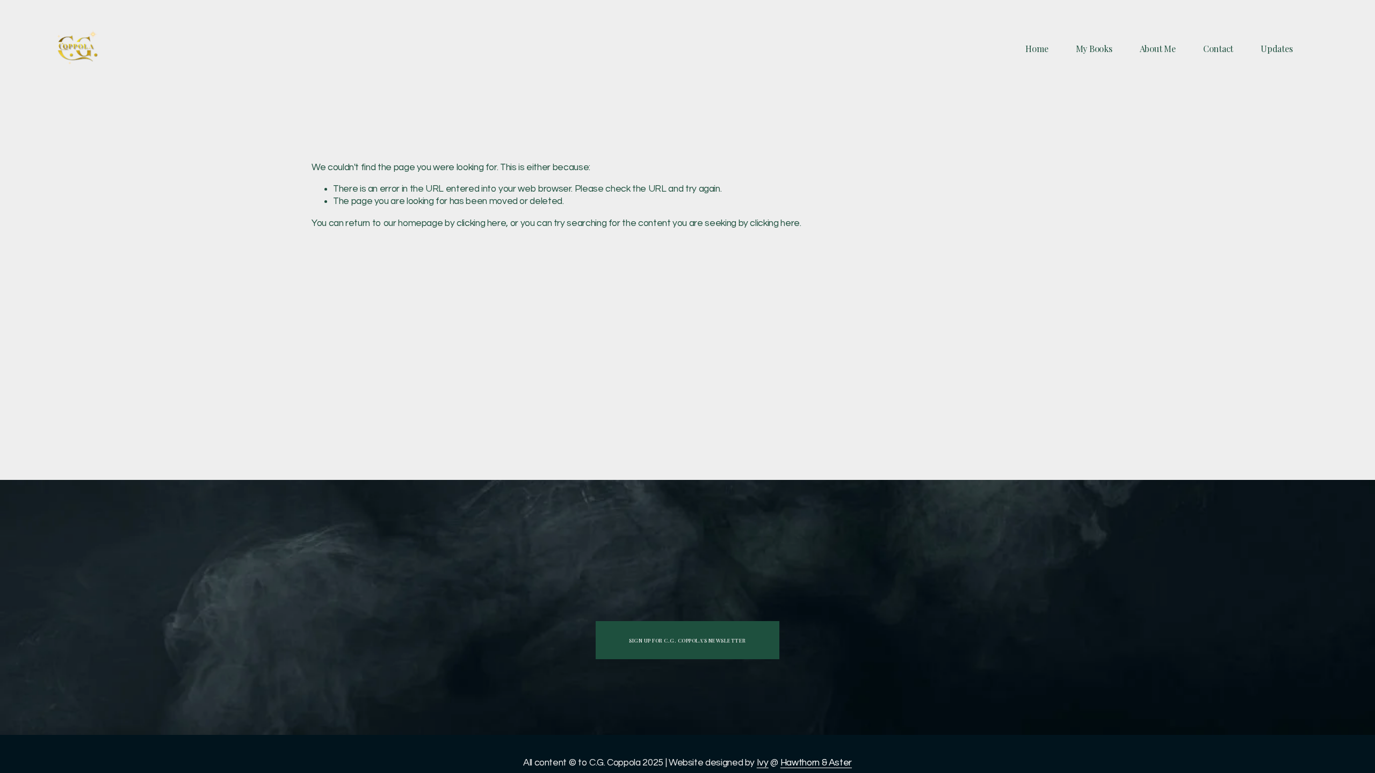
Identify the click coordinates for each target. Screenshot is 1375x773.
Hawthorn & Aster (816, 763)
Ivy (763, 763)
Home (1036, 48)
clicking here (481, 223)
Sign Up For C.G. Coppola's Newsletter (687, 640)
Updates (1276, 48)
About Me (1158, 48)
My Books (1094, 48)
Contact (1218, 48)
